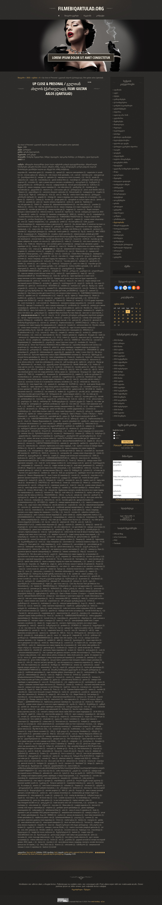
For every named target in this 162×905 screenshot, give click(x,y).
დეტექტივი (118, 197)
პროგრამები (119, 191)
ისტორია (117, 112)
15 (115, 318)
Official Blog (118, 534)
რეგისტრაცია (77, 889)
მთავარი (21, 78)
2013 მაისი (118, 346)
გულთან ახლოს (79, 852)
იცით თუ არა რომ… (122, 115)
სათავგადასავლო (121, 229)
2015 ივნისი (118, 381)
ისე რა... (119, 435)
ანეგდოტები (119, 156)
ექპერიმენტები (120, 109)
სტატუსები (118, 166)
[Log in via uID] (116, 288)
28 (140, 322)
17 (123, 318)
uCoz (103, 901)
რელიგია (118, 128)
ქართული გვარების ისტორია (126, 147)
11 (128, 315)
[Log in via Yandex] (138, 288)
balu (55, 852)
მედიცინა (118, 178)
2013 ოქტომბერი (120, 362)
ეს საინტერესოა (120, 102)
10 (123, 315)
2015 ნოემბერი (120, 397)
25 (128, 322)
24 (123, 322)
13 (136, 315)
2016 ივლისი (119, 413)
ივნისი (34, 78)
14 (140, 315)
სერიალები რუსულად (123, 248)
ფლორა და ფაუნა (121, 143)
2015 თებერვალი (121, 369)
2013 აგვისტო (119, 356)
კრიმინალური (119, 219)
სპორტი (117, 134)
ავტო (116, 93)
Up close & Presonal (35, 854)
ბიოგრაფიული (120, 194)
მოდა (116, 172)
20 (136, 318)
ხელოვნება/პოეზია (121, 140)
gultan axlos (68, 852)
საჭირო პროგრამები (122, 159)
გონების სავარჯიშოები (123, 106)
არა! (117, 438)
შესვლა (87, 889)
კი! (117, 432)
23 (119, 322)
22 (115, 322)
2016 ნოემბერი (120, 416)
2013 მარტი (118, 340)
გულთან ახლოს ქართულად (53, 854)
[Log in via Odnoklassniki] (134, 288)
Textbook (117, 543)
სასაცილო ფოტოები (122, 181)
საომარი (117, 232)
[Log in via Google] (125, 288)
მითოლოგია (119, 124)
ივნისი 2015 (119, 304)
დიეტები (117, 153)
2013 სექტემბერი (120, 359)
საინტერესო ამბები (122, 184)
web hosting (95, 901)
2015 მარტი (118, 372)
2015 (28, 78)
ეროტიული (118, 207)
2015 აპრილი (119, 375)
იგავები (117, 150)
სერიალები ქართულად (123, 244)
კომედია (117, 216)
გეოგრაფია (118, 175)
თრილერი (118, 251)
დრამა (116, 203)
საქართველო (119, 131)
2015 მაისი (118, 378)
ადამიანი (118, 90)
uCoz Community (120, 537)
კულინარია (118, 118)
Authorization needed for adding (127, 500)
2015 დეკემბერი (120, 400)
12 (132, 315)
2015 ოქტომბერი (120, 394)
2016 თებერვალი (121, 406)
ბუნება (116, 96)
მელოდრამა (31, 852)
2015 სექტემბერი (120, 391)
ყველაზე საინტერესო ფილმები (126, 169)
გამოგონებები (120, 99)
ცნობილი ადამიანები (122, 137)
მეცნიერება (118, 121)
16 (119, 318)
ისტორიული (119, 213)
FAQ (115, 540)
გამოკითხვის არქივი (131, 445)
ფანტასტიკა (119, 241)
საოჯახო (117, 254)
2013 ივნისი (118, 350)
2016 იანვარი (119, 403)
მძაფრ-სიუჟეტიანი (121, 226)
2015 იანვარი (119, 365)
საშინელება (119, 235)
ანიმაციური (118, 188)
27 (136, 322)
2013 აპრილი (119, 343)
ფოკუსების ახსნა (121, 162)
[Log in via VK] (129, 288)
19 (132, 318)
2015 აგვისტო (119, 387)
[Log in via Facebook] (121, 288)
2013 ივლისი (119, 353)
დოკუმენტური (119, 200)
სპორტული (118, 238)
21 (140, 318)
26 (132, 322)
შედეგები (118, 445)
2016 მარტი (118, 410)
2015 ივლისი (119, 384)
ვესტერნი (118, 210)
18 (128, 318)
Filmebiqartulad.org (81, 8)
